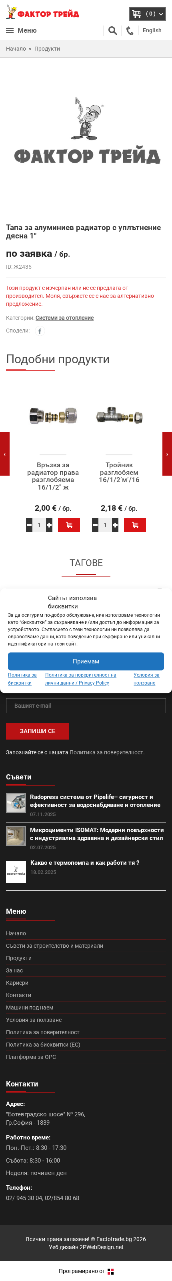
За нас (14, 970)
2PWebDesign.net (102, 1247)
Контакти (18, 995)
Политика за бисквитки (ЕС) (43, 1044)
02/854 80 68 (62, 1198)
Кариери (17, 983)
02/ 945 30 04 (24, 1198)
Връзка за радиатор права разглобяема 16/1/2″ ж (53, 476)
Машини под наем (29, 1007)
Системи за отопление (65, 318)
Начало (16, 933)
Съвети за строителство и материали (54, 946)
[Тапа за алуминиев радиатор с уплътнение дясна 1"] (86, 140)
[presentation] (5, 454)
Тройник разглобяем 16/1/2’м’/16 (119, 472)
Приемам (86, 661)
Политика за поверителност (106, 752)
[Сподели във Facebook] (40, 331)
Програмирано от (82, 1271)
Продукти (19, 958)
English (152, 30)
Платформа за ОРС (31, 1057)
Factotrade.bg (114, 1239)
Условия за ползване (34, 1020)
